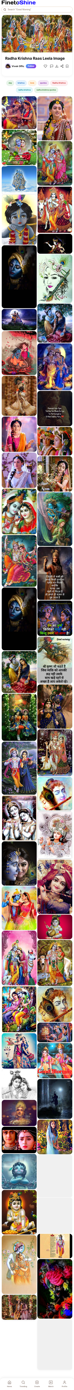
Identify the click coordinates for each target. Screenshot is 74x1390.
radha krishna (24, 90)
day (10, 83)
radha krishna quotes (46, 90)
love (32, 83)
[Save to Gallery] (32, 106)
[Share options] (32, 100)
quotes (43, 83)
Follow (31, 66)
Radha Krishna (59, 83)
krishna (21, 83)
